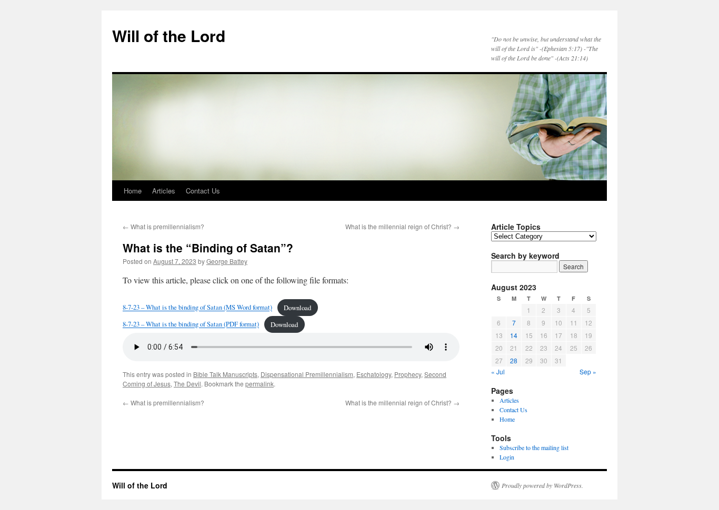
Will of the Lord (168, 35)
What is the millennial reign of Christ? (402, 226)
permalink (259, 383)
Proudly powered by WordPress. (542, 485)
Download (297, 307)
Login (507, 457)
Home (133, 191)
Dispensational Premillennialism (307, 374)
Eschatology (373, 374)
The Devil (187, 383)
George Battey (226, 261)
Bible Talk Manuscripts (225, 374)
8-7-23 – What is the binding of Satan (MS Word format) (197, 307)
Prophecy (407, 374)
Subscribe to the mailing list (534, 447)
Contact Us (203, 191)
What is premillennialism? (163, 226)
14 (513, 335)
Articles (163, 191)
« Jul (498, 371)
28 (513, 360)
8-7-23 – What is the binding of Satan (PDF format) (191, 324)
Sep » (588, 371)
